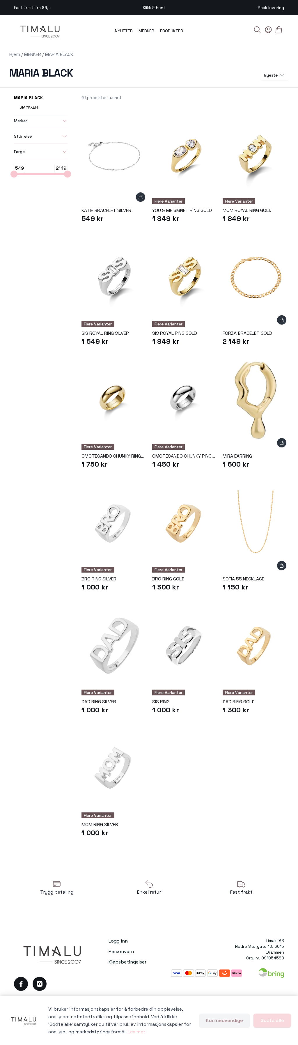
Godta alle (272, 1020)
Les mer (136, 1032)
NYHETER (124, 30)
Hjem (14, 54)
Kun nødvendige (224, 1020)
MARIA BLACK (59, 54)
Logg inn (118, 941)
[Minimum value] (13, 174)
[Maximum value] (67, 174)
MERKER (146, 30)
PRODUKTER (171, 30)
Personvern (121, 951)
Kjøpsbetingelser (127, 962)
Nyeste (271, 75)
